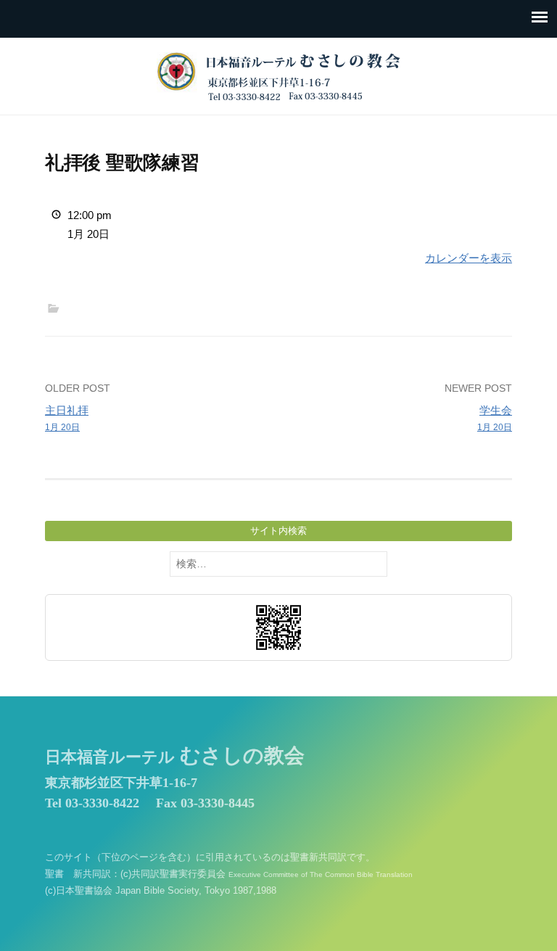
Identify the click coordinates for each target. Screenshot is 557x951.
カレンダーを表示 (468, 258)
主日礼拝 (66, 418)
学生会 (494, 418)
